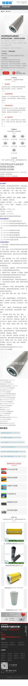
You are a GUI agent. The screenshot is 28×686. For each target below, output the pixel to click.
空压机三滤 (12, 644)
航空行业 (23, 658)
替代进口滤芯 (4, 642)
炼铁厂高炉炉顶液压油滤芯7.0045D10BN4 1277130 (13, 456)
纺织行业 (16, 658)
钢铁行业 (10, 660)
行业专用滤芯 (4, 647)
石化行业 (10, 658)
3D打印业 (3, 653)
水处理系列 (21, 642)
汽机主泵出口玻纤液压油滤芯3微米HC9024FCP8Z (13, 451)
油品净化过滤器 (5, 644)
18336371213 (14, 630)
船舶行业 (3, 660)
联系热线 (18, 72)
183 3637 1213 (20, 73)
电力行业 (23, 655)
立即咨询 (6, 73)
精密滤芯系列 (21, 644)
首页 (3, 11)
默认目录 (8, 11)
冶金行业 (10, 653)
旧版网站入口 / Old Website (14, 677)
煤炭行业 (16, 655)
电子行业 (3, 658)
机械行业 (3, 655)
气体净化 (12, 642)
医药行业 (23, 653)
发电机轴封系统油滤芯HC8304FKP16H (10, 433)
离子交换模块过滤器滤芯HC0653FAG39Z (11, 437)
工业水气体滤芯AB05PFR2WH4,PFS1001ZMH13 (12, 442)
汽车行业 (10, 655)
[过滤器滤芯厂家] (7, 2)
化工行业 (16, 653)
